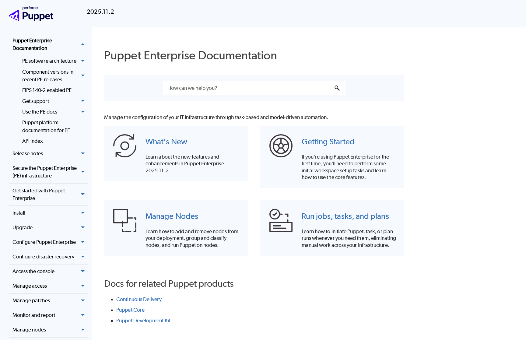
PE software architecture (49, 61)
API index (32, 141)
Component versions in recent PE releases (48, 76)
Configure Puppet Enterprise (44, 242)
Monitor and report (33, 315)
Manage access (29, 286)
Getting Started (328, 141)
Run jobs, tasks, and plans (345, 216)
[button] (83, 44)
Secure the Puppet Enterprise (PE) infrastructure (44, 172)
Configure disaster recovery (43, 257)
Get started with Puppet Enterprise (38, 195)
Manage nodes (29, 330)
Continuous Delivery (139, 299)
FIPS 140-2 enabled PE (47, 90)
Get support (35, 101)
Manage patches (31, 300)
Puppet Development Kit (143, 320)
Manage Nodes (172, 216)
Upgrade (22, 227)
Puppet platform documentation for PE (46, 126)
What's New (166, 141)
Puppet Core (130, 310)
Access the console (33, 271)
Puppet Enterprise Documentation (32, 44)
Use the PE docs (39, 112)
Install (19, 213)
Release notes (27, 153)
